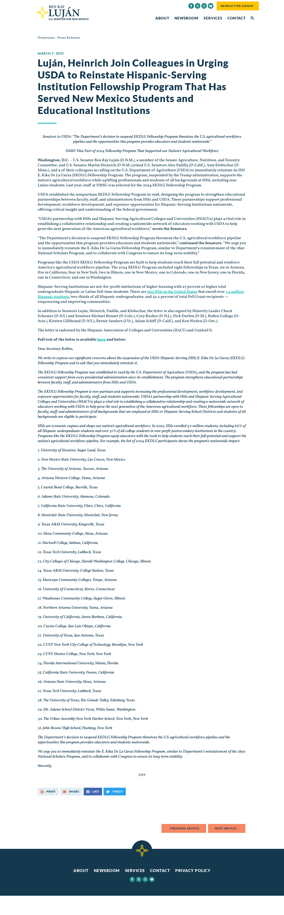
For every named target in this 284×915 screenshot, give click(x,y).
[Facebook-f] (191, 6)
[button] (252, 18)
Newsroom (186, 18)
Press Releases (68, 38)
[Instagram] (204, 6)
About (162, 18)
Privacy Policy (193, 870)
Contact (236, 18)
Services (213, 18)
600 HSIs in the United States (172, 292)
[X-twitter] (198, 6)
